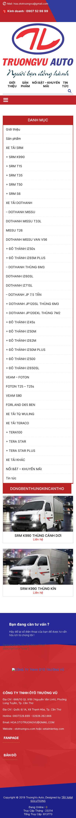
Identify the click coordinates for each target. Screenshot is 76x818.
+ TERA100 (14, 432)
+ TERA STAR (16, 441)
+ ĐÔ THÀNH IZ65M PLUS (25, 258)
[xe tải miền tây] (38, 77)
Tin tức (65, 84)
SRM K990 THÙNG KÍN (38, 589)
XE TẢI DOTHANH (19, 203)
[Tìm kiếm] (69, 91)
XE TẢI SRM (14, 148)
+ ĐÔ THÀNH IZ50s (20, 249)
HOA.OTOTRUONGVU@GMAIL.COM (32, 722)
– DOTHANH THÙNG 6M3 (25, 267)
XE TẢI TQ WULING (20, 414)
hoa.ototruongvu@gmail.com (30, 3)
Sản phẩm (25, 84)
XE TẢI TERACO (17, 423)
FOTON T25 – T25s (20, 386)
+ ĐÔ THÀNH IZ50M (21, 331)
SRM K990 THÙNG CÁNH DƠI (38, 536)
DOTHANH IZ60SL (19, 276)
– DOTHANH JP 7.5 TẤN (24, 294)
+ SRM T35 (14, 175)
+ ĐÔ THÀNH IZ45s (20, 322)
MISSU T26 (14, 230)
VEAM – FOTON (17, 377)
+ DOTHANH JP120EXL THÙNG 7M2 (33, 313)
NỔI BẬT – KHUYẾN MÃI (46, 84)
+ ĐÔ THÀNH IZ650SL (22, 368)
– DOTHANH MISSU (20, 212)
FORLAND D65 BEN (20, 405)
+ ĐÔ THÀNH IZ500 (20, 359)
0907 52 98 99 (37, 11)
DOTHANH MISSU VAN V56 (26, 239)
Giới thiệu (12, 84)
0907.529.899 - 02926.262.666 (32, 715)
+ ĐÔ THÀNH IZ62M (21, 340)
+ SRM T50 (14, 184)
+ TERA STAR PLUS (20, 451)
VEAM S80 (14, 395)
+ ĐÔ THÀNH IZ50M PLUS (25, 350)
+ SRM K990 (15, 157)
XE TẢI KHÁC (15, 460)
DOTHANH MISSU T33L (24, 221)
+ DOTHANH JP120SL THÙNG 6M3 (32, 304)
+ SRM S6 (13, 194)
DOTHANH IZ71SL (19, 285)
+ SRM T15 (14, 166)
